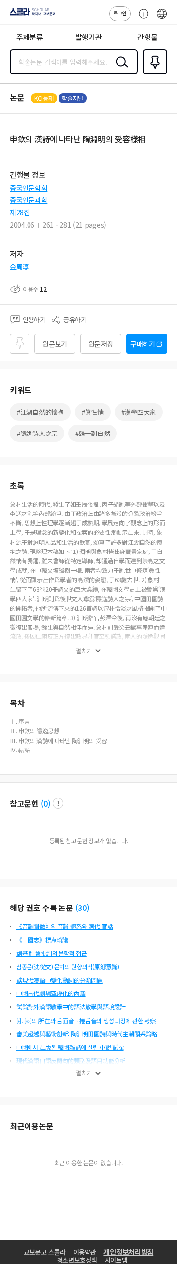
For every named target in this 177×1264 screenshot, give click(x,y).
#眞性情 (93, 412)
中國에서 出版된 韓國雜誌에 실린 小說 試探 (70, 1047)
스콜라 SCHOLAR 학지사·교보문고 (30, 15)
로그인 (120, 13)
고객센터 (141, 18)
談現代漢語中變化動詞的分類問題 (59, 980)
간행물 (147, 37)
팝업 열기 (58, 803)
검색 (120, 69)
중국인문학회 (28, 188)
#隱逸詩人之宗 (37, 433)
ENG (161, 18)
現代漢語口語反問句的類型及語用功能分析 (71, 1060)
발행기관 (88, 37)
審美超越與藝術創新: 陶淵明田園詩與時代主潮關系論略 (86, 1033)
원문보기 (54, 344)
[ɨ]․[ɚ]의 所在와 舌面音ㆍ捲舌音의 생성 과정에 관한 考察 (85, 1020)
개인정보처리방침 (128, 1252)
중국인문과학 (28, 200)
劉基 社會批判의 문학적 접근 (51, 953)
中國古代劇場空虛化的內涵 (51, 993)
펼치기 (84, 650)
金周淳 (19, 266)
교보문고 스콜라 (45, 1252)
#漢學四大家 (138, 412)
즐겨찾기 (153, 73)
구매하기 (142, 344)
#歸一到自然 (92, 433)
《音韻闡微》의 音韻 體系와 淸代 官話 (64, 926)
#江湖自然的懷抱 (40, 412)
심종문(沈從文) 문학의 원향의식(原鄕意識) (67, 966)
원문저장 (101, 344)
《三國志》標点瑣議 (42, 939)
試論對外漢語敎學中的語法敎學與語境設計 (71, 1006)
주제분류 (29, 37)
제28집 (20, 212)
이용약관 (84, 1252)
